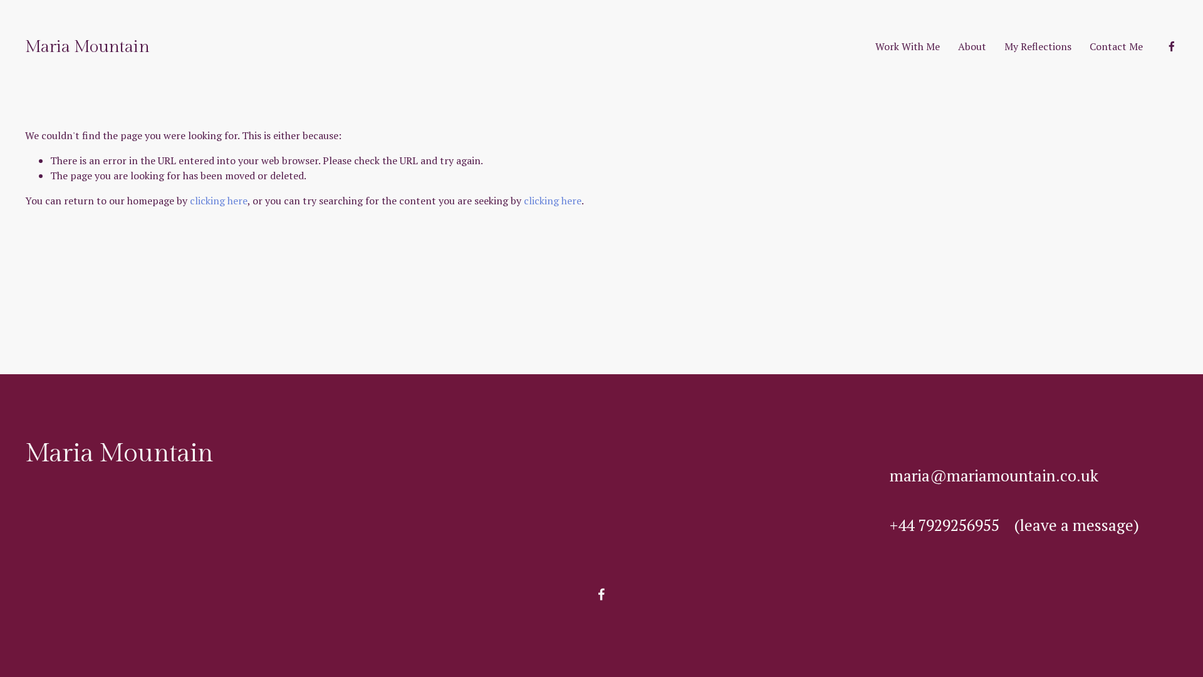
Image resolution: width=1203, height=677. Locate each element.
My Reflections (1037, 46)
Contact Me (1116, 46)
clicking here (218, 200)
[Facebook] (1171, 46)
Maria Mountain (87, 46)
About (972, 46)
